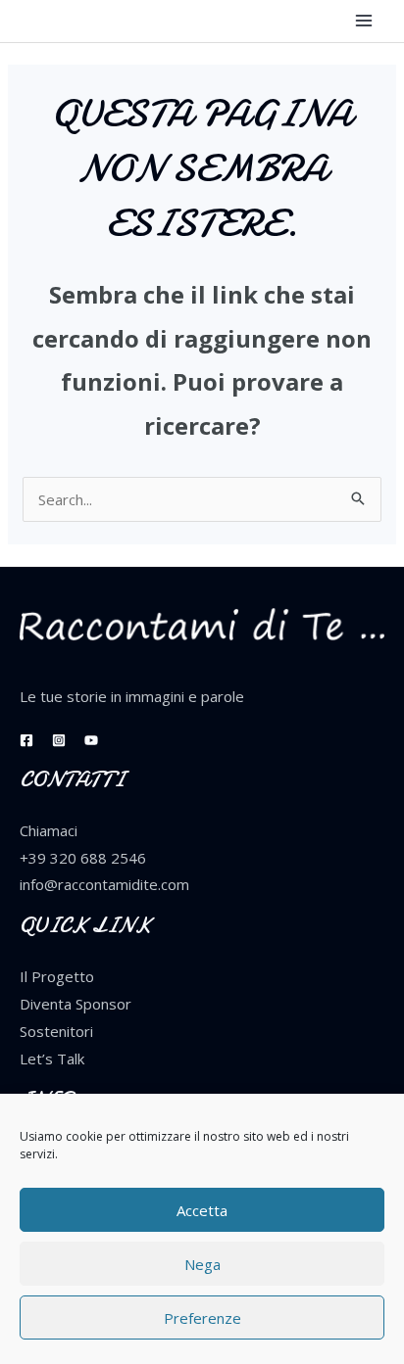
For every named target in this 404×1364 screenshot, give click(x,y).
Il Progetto (57, 976)
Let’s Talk (52, 1058)
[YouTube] (91, 740)
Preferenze (202, 1318)
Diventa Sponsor (75, 1003)
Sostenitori (56, 1031)
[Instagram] (59, 740)
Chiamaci (48, 830)
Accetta (202, 1210)
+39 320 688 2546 (83, 858)
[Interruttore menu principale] (364, 21)
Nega (202, 1264)
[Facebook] (26, 740)
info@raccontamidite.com (104, 884)
